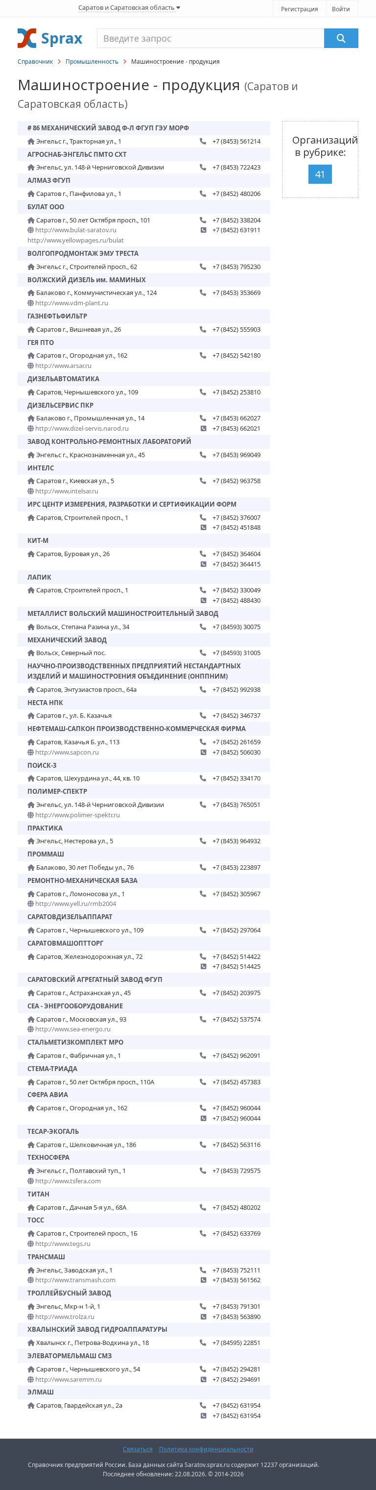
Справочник (35, 61)
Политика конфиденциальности (206, 1449)
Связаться (138, 1449)
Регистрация (299, 9)
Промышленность (92, 61)
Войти (341, 9)
